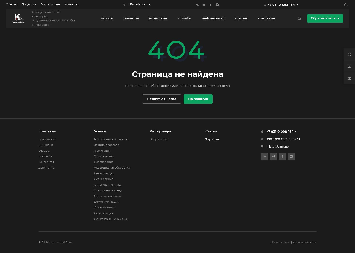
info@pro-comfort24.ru (283, 139)
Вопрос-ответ (159, 139)
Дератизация (103, 213)
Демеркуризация (106, 201)
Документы (46, 167)
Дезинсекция (103, 179)
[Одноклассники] (210, 4)
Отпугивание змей (107, 196)
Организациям (105, 207)
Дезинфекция (104, 173)
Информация (161, 131)
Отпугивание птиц (107, 184)
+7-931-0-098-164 (281, 4)
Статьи (211, 131)
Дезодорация (104, 162)
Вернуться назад (161, 99)
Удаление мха (104, 156)
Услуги (100, 131)
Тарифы (212, 139)
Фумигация (102, 150)
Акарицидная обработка (112, 167)
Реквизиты (46, 162)
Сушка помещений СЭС (111, 219)
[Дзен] (217, 4)
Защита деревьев (106, 145)
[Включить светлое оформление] (346, 4)
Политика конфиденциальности (294, 242)
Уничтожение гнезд (108, 190)
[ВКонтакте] (197, 4)
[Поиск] (299, 18)
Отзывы (44, 150)
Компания (47, 131)
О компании (47, 139)
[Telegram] (204, 4)
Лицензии (45, 145)
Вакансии (45, 156)
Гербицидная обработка (111, 139)
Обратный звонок (325, 18)
